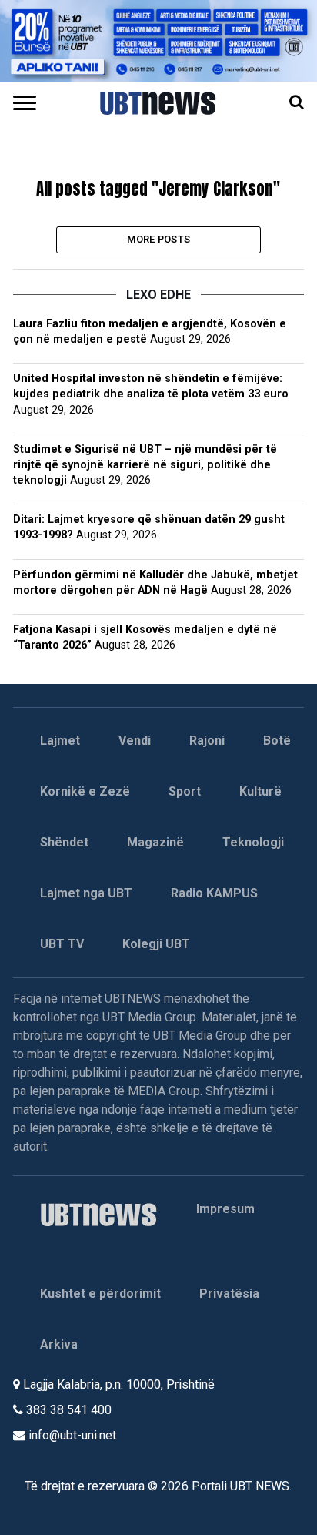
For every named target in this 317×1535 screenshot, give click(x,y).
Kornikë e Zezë (85, 791)
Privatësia (229, 1293)
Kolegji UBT (156, 944)
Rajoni (207, 740)
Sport (185, 791)
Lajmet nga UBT (86, 893)
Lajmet (60, 740)
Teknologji (253, 842)
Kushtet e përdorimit (100, 1293)
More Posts (159, 239)
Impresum (225, 1209)
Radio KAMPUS (214, 893)
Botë (277, 740)
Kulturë (260, 791)
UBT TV (62, 944)
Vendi (134, 740)
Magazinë (155, 842)
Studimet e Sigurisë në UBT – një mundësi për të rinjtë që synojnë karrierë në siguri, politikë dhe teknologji (145, 465)
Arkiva (59, 1344)
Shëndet (64, 842)
